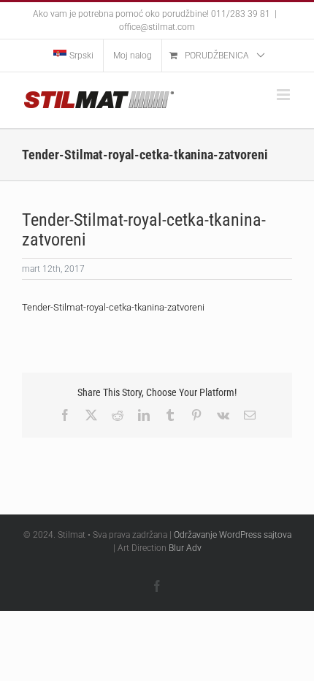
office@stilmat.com (157, 27)
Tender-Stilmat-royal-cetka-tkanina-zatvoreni (113, 307)
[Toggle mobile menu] (284, 94)
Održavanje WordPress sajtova (232, 535)
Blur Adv (185, 548)
